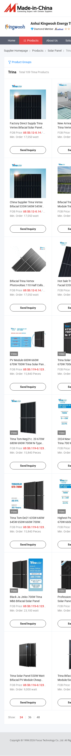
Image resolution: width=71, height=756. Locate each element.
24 (21, 717)
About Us (52, 40)
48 (38, 717)
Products (32, 40)
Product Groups (21, 62)
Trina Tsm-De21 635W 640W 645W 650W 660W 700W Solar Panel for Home (27, 522)
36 (29, 717)
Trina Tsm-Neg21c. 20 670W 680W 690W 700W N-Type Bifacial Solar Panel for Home (27, 443)
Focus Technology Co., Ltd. (50, 740)
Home (11, 40)
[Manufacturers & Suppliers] (29, 7)
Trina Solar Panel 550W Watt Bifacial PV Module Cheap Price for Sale (27, 680)
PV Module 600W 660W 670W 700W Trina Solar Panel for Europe (28, 364)
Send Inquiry (28, 150)
